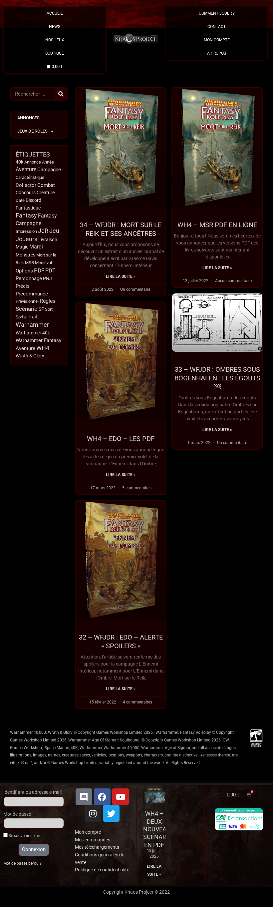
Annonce (32, 162)
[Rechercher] (61, 94)
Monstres (25, 254)
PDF (39, 270)
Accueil (55, 13)
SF (41, 309)
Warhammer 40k (33, 333)
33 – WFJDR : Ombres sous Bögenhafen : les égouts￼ (217, 378)
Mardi (36, 247)
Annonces (28, 117)
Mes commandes (92, 839)
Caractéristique (30, 177)
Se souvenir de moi (25, 835)
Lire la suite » (121, 276)
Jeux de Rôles (32, 131)
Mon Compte (217, 40)
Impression (26, 231)
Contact (216, 26)
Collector (26, 185)
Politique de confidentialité (102, 869)
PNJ (47, 278)
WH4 (42, 348)
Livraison (47, 239)
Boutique (54, 53)
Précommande (32, 294)
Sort (49, 309)
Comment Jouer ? (217, 13)
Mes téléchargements (97, 847)
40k (19, 162)
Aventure (26, 169)
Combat (46, 185)
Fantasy (26, 215)
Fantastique (28, 208)
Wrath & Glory (30, 355)
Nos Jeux (54, 40)
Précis (23, 286)
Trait (33, 317)
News (54, 26)
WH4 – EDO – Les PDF (120, 439)
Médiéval (43, 262)
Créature (46, 192)
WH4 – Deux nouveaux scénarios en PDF (159, 829)
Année (48, 162)
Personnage (29, 278)
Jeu (54, 230)
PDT (50, 270)
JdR (43, 230)
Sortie (21, 316)
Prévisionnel (27, 301)
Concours (26, 192)
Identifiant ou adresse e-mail (32, 792)
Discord (33, 200)
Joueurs (26, 238)
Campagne (49, 170)
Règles (47, 301)
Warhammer (32, 324)
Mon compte (88, 832)
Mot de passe (17, 814)
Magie (22, 247)
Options (24, 271)
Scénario (27, 309)
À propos (216, 53)
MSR (29, 262)
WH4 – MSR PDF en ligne (217, 225)
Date (20, 200)
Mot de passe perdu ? (22, 863)
